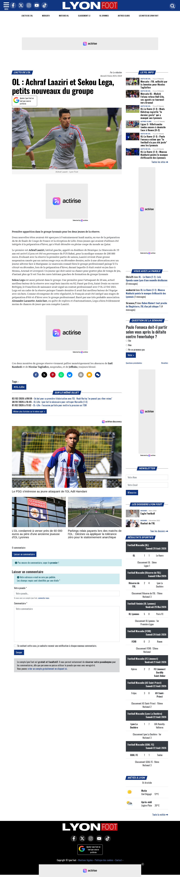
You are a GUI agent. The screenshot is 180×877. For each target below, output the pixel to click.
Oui (129, 340)
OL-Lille (19, 387)
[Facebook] (12, 5)
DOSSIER (143, 511)
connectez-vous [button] (43, 598)
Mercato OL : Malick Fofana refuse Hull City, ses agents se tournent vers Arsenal (152, 98)
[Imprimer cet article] (81, 375)
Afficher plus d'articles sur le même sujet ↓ (29, 411)
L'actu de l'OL (27, 15)
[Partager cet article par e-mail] (89, 375)
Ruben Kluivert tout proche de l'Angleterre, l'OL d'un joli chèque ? (146, 304)
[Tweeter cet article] (44, 375)
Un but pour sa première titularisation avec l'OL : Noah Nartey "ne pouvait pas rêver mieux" (73, 398)
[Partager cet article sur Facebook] (36, 375)
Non (129, 345)
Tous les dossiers (158, 531)
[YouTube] (36, 5)
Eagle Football (147, 513)
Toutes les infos (158, 162)
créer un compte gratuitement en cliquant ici (47, 668)
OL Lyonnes (104, 15)
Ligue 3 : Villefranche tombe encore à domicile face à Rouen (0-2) (153, 127)
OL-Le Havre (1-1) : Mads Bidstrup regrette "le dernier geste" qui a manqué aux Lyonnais (152, 113)
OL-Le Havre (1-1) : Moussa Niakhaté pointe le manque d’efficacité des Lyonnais (154, 154)
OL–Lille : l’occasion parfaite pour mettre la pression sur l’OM (60, 405)
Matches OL (64, 15)
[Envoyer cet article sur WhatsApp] (61, 375)
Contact (118, 860)
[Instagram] (28, 5)
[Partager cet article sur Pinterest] (53, 375)
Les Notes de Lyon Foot (148, 15)
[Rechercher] (171, 6)
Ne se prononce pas (136, 349)
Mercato (46, 15)
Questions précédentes (134, 363)
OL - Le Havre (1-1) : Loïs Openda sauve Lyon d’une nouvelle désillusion (146, 278)
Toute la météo (159, 814)
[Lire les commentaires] (98, 375)
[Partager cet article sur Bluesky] (69, 375)
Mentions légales (85, 860)
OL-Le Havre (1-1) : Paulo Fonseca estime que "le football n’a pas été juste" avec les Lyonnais (153, 141)
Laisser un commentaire (24, 554)
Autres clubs (124, 15)
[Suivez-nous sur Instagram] (90, 840)
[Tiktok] (44, 5)
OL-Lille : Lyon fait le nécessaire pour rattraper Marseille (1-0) (60, 402)
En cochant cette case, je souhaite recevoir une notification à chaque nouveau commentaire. (57, 645)
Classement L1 (84, 15)
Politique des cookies (104, 860)
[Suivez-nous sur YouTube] (98, 840)
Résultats (164, 363)
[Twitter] (20, 5)
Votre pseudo (20, 588)
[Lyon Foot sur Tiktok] (107, 840)
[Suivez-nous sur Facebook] (73, 840)
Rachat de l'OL (147, 523)
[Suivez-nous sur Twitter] (82, 840)
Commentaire (20, 603)
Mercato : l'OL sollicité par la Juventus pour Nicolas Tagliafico (153, 84)
